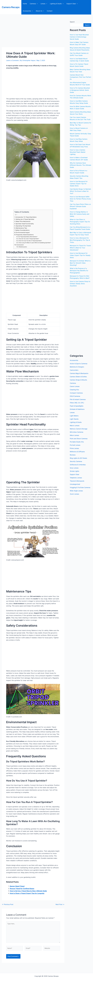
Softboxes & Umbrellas (78, 465)
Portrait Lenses (75, 445)
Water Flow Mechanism (23, 221)
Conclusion (20, 245)
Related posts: (23, 247)
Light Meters (74, 416)
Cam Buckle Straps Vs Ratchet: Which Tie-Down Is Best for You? (80, 191)
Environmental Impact (23, 232)
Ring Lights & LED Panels (78, 458)
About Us (39, 11)
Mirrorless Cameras (76, 432)
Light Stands (74, 419)
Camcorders (74, 370)
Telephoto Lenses (76, 478)
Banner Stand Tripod (17, 886)
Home (25, 4)
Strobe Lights (74, 471)
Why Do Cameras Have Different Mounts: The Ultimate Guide (80, 165)
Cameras (33, 4)
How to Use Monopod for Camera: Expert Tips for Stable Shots (79, 184)
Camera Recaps (11, 7)
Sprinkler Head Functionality (25, 223)
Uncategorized (75, 484)
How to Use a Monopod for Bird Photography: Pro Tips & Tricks (80, 240)
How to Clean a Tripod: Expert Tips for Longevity (27, 893)
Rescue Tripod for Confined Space (22, 888)
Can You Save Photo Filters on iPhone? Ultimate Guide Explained (80, 206)
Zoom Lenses (74, 494)
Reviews (72, 455)
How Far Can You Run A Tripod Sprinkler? (30, 240)
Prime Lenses (74, 448)
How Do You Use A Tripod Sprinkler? (29, 238)
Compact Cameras (76, 393)
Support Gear (71, 4)
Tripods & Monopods (77, 481)
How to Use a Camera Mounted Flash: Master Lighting (77, 152)
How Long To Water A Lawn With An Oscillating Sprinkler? (35, 242)
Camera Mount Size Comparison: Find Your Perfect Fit (80, 77)
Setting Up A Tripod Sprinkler (25, 219)
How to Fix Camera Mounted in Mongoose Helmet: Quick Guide (80, 90)
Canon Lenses (74, 386)
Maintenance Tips (21, 228)
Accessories (27, 11)
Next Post (60, 904)
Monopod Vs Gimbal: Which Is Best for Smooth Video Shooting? (80, 263)
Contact (49, 11)
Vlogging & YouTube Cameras (80, 487)
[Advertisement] (33, 33)
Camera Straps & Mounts (78, 380)
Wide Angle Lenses (76, 491)
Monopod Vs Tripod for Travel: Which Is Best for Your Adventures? (80, 248)
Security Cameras (76, 461)
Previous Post (7, 904)
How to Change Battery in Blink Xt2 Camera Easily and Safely (79, 214)
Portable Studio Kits (77, 442)
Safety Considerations (23, 230)
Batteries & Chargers (77, 367)
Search (72, 22)
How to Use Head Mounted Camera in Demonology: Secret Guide (79, 37)
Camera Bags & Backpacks (79, 373)
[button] (37, 3)
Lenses (43, 4)
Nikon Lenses (74, 435)
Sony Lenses (74, 468)
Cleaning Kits (74, 390)
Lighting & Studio (56, 4)
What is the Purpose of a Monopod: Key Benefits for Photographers (79, 270)
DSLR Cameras (75, 396)
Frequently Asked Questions (25, 234)
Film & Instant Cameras (78, 399)
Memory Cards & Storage (78, 429)
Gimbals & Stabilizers (77, 409)
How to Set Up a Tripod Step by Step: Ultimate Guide (28, 891)
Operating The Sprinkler (23, 226)
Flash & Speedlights (76, 406)
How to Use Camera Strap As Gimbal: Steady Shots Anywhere (80, 284)
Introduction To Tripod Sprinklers (26, 217)
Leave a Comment (12, 60)
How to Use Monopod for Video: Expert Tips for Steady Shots (80, 255)
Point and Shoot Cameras (78, 438)
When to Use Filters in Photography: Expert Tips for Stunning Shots (80, 222)
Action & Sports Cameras (78, 363)
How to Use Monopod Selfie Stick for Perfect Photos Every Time (80, 199)
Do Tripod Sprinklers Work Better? (27, 236)
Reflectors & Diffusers (77, 452)
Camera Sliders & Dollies (78, 377)
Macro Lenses (74, 425)
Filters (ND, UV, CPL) (77, 403)
